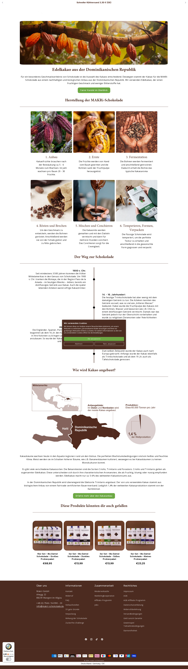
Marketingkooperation (104, 596)
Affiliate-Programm (103, 600)
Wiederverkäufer (102, 591)
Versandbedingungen (133, 614)
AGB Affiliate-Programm (134, 600)
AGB (126, 596)
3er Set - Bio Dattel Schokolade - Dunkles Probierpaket (79, 557)
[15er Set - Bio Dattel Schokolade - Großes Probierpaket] (47, 536)
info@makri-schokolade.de (50, 606)
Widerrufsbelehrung (132, 609)
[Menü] (12, 643)
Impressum (129, 591)
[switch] (8, 659)
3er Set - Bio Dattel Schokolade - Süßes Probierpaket (109, 557)
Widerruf (69, 596)
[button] (87, 11)
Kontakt (69, 591)
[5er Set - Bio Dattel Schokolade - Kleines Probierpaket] (141, 536)
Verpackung (70, 614)
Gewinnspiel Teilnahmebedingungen (134, 624)
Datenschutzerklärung (133, 605)
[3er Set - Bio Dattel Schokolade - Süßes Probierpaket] (109, 536)
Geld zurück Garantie (133, 618)
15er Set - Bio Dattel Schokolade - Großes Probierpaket (47, 557)
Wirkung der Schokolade (76, 618)
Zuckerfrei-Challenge (74, 623)
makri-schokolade (97, 660)
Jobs (96, 605)
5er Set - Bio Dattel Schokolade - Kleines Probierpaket (140, 557)
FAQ (67, 600)
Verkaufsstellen (72, 605)
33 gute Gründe (72, 609)
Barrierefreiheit (130, 630)
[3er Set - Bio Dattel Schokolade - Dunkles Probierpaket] (78, 536)
